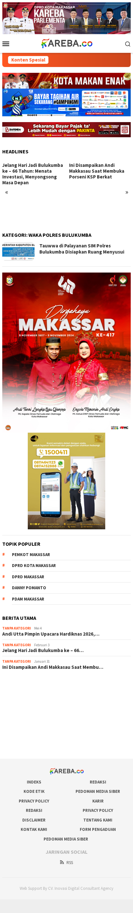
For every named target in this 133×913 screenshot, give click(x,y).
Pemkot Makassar (31, 554)
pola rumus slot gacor (23, 701)
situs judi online (17, 719)
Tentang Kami (97, 820)
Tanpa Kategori (16, 628)
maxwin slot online (19, 693)
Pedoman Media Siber (98, 791)
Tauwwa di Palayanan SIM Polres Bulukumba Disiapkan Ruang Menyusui (81, 249)
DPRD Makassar (28, 577)
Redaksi (98, 782)
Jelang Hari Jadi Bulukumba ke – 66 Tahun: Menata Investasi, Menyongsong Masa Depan (32, 174)
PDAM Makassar (28, 599)
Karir (98, 801)
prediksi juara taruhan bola (27, 745)
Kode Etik (34, 791)
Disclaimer (34, 820)
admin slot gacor (18, 710)
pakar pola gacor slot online (29, 736)
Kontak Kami (34, 829)
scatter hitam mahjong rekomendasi (37, 684)
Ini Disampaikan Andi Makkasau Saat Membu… (52, 667)
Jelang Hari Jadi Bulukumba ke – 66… (43, 650)
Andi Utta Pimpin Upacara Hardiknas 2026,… (50, 634)
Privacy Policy (34, 801)
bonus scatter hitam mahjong (30, 727)
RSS (69, 862)
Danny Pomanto (29, 588)
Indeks (34, 782)
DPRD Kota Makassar (34, 565)
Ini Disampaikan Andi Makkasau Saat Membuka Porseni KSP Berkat (96, 171)
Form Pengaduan (98, 829)
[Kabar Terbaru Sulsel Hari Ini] (66, 43)
